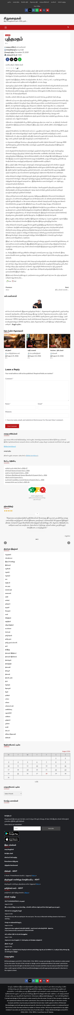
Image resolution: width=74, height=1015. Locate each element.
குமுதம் (7, 607)
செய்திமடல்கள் (9, 853)
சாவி (6, 614)
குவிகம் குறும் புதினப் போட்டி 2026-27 (16, 468)
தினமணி (7, 667)
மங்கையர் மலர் (9, 706)
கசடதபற (7, 586)
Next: (62, 289)
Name (7, 404)
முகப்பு (9, 2)
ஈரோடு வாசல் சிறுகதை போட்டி (14, 477)
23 (65, 770)
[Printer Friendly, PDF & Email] (11, 281)
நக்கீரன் (7, 695)
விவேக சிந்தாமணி (10, 734)
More (34, 875)
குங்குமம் (7, 604)
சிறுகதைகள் (12, 18)
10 (8, 766)
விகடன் (7, 730)
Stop (37, 539)
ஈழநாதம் (7, 575)
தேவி (6, 692)
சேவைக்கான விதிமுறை (11, 861)
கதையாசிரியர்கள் (44, 2)
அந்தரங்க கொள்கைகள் (11, 865)
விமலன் (54, 353)
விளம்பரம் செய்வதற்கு (11, 857)
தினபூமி (7, 670)
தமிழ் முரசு (8, 639)
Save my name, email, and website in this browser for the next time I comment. (35, 420)
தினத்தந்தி (8, 663)
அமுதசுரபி (8, 554)
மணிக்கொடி (8, 709)
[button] (5, 27)
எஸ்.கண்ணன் (21, 47)
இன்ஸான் (8, 565)
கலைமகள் (8, 593)
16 (65, 766)
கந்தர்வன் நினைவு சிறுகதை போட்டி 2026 (17, 470)
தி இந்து (7, 649)
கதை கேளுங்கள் (9, 849)
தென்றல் (7, 685)
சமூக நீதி (8, 35)
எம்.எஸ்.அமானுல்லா (22, 934)
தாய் (6, 646)
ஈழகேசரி (7, 568)
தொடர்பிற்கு (37, 6)
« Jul (36, 781)
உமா (6, 579)
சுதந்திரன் (8, 621)
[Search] (68, 27)
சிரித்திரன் (8, 618)
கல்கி (6, 597)
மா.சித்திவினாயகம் (13, 353)
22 (56, 770)
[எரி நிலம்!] (14, 341)
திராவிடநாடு (8, 678)
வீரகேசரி (7, 737)
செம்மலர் (7, 632)
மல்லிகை (7, 716)
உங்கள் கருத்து (62, 2)
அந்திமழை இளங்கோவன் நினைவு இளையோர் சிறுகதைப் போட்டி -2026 (26, 475)
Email (40, 404)
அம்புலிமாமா (8, 558)
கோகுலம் (7, 611)
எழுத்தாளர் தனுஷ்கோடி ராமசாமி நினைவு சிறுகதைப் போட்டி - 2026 (24, 480)
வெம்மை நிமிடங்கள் (57, 350)
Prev (5, 542)
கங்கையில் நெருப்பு (16, 922)
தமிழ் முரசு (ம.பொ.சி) (11, 642)
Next (68, 542)
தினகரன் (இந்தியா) (10, 653)
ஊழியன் (7, 582)
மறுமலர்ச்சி (8, 713)
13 (37, 766)
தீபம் (6, 681)
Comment (9, 379)
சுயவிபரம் (53, 2)
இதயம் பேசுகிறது (10, 561)
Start (36, 539)
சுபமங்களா (8, 628)
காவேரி (7, 600)
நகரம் (23, 901)
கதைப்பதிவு (16, 2)
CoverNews (40, 1012)
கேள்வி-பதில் (24, 2)
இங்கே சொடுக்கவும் (10, 446)
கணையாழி (8, 590)
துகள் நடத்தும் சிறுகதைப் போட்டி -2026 (16, 473)
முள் (12, 943)
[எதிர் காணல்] (37, 341)
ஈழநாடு (7, 572)
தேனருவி (8, 688)
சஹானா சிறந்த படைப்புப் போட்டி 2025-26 (17, 482)
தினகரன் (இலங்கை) (11, 656)
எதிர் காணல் (32, 350)
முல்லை (7, 723)
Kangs (7, 922)
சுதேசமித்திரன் (9, 625)
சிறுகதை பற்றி (34, 2)
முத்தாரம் (7, 720)
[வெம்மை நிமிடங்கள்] (59, 341)
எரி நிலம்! (8, 350)
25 (18, 773)
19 (27, 770)
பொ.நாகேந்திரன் (35, 353)
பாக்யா (7, 699)
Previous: (9, 289)
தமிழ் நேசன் (8, 635)
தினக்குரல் (8, 660)
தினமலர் (7, 674)
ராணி (6, 727)
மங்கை (7, 702)
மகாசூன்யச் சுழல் (17, 911)
